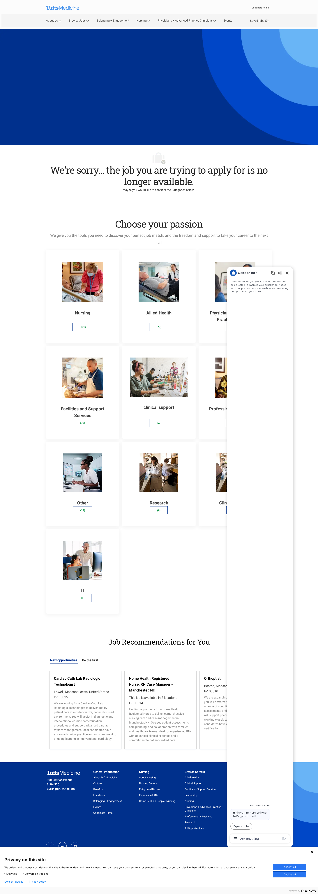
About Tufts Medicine (105, 777)
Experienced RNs (148, 795)
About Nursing (147, 777)
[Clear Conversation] (273, 272)
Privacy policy (37, 881)
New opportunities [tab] (63, 660)
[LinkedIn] (63, 846)
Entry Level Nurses (149, 789)
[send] (284, 838)
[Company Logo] (62, 8)
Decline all (290, 874)
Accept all (290, 866)
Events (228, 20)
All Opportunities (194, 828)
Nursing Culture (148, 783)
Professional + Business (198, 816)
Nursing (189, 801)
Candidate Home (260, 8)
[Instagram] (75, 846)
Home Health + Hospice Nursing (157, 801)
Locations (99, 795)
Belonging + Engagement (113, 20)
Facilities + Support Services (200, 789)
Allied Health (192, 777)
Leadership (191, 795)
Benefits (98, 789)
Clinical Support (194, 783)
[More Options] (235, 839)
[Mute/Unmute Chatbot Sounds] (280, 272)
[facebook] (50, 846)
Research (190, 822)
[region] (260, 555)
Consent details (13, 881)
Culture (97, 783)
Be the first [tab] (90, 660)
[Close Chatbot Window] (287, 272)
